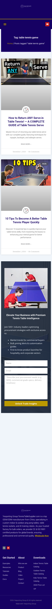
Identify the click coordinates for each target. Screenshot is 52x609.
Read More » (26, 144)
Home (10, 43)
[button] (5, 24)
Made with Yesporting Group (26, 604)
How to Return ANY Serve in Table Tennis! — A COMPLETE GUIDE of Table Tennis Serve (26, 121)
